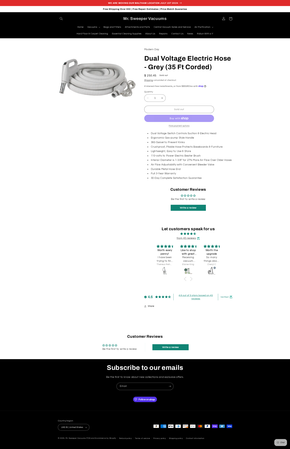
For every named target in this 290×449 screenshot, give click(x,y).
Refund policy (125, 438)
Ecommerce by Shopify (105, 438)
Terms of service (142, 438)
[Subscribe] (169, 386)
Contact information (195, 438)
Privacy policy (159, 438)
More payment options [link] (179, 126)
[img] (188, 234)
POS (88, 438)
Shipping (148, 80)
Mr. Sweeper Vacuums (76, 438)
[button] (61, 18)
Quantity (148, 92)
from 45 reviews (186, 238)
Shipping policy (176, 438)
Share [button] (151, 306)
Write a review (188, 208)
